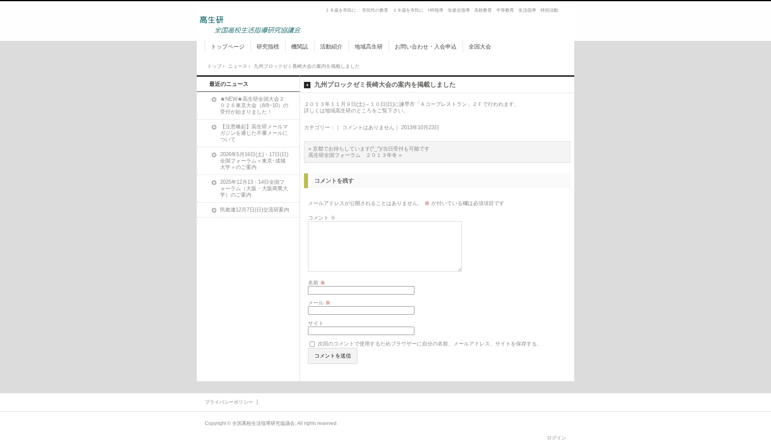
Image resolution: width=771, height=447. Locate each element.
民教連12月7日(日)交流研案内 (254, 210)
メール (319, 303)
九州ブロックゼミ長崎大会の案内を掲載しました (385, 84)
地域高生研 (369, 46)
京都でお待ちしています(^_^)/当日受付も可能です (371, 149)
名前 (316, 283)
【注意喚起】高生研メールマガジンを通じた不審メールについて (254, 133)
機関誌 (299, 46)
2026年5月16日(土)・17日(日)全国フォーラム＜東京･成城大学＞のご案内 (254, 160)
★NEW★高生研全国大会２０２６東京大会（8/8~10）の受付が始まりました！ (254, 105)
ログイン (556, 438)
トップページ (228, 46)
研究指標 (268, 46)
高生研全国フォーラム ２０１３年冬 (352, 155)
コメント (322, 218)
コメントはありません (368, 127)
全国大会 (480, 46)
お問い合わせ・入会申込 (426, 46)
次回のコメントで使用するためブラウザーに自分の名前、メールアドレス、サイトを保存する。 (430, 344)
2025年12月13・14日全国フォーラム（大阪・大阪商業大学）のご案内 (254, 188)
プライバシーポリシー (229, 402)
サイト (316, 323)
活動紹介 (331, 46)
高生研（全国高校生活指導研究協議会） (250, 24)
